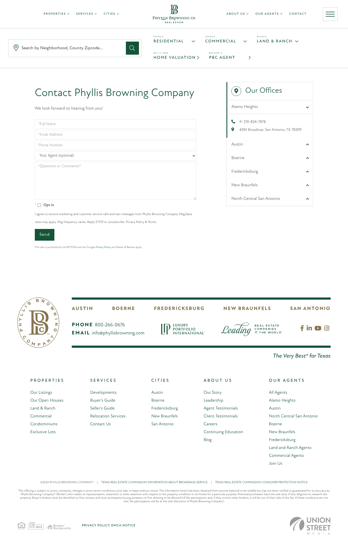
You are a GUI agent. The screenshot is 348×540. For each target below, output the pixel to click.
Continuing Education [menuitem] (223, 432)
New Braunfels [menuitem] (164, 416)
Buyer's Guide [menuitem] (102, 400)
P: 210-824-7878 (253, 122)
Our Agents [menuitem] (267, 14)
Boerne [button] (237, 158)
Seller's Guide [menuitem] (102, 408)
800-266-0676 (110, 325)
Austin (82, 308)
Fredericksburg (179, 308)
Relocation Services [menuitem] (108, 416)
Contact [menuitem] (298, 14)
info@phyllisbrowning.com (118, 333)
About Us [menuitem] (235, 14)
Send (44, 234)
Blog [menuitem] (208, 440)
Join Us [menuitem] (275, 463)
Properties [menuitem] (55, 14)
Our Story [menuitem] (213, 392)
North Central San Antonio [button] (255, 199)
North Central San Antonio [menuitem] (293, 416)
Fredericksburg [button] (244, 171)
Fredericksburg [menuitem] (164, 408)
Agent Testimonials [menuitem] (221, 408)
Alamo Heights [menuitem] (282, 400)
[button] (132, 48)
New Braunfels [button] (244, 185)
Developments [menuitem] (103, 392)
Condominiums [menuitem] (43, 424)
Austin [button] (237, 144)
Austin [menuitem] (157, 392)
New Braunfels (247, 308)
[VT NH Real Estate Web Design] (310, 526)
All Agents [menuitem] (278, 392)
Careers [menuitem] (210, 424)
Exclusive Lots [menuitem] (42, 432)
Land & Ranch (275, 41)
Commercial (220, 41)
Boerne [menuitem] (157, 400)
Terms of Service (125, 247)
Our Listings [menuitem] (41, 392)
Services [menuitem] (84, 14)
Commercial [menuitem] (40, 416)
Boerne (123, 308)
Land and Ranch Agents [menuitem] (290, 448)
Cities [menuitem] (109, 14)
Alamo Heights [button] (244, 107)
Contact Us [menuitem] (100, 424)
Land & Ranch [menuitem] (42, 408)
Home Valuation (175, 58)
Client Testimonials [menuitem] (221, 416)
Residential (169, 41)
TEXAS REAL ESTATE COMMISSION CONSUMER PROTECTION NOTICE (261, 482)
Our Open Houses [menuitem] (46, 400)
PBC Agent (222, 58)
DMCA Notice (123, 525)
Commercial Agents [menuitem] (286, 456)
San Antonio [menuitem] (162, 424)
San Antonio (310, 308)
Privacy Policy (103, 247)
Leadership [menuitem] (213, 400)
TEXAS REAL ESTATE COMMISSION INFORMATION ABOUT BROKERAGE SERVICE (156, 482)
